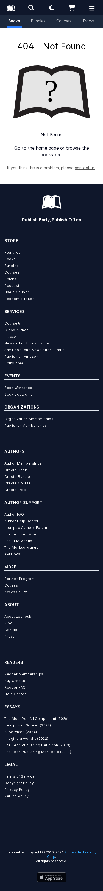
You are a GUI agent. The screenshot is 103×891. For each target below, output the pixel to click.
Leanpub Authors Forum (25, 528)
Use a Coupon (17, 292)
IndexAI (10, 337)
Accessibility (15, 592)
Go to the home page (36, 148)
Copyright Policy (19, 783)
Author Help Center (21, 521)
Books (14, 20)
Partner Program (19, 579)
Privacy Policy (17, 789)
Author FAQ (14, 514)
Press (9, 636)
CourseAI (12, 323)
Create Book (15, 470)
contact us (85, 167)
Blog (8, 623)
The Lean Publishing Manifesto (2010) (37, 752)
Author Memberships (23, 463)
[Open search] (31, 7)
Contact (11, 630)
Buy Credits (14, 681)
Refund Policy (16, 796)
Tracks (88, 20)
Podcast (11, 285)
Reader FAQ (15, 687)
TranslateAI (14, 363)
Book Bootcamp (18, 394)
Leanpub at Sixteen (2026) (27, 725)
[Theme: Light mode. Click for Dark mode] (51, 7)
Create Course (17, 483)
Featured (12, 252)
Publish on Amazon (21, 356)
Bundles (38, 20)
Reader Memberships (23, 674)
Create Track (16, 490)
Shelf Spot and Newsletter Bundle (34, 350)
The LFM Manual (18, 541)
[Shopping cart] (71, 7)
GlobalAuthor (16, 330)
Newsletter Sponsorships (27, 343)
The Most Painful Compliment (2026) (36, 719)
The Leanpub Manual (23, 534)
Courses (63, 20)
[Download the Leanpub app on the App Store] (51, 877)
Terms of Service (19, 776)
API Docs (12, 554)
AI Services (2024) (20, 732)
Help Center (15, 694)
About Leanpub (18, 616)
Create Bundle (17, 476)
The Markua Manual (22, 547)
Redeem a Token (19, 299)
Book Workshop (18, 388)
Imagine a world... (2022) (26, 738)
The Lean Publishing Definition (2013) (37, 745)
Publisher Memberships (25, 425)
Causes (11, 585)
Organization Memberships (28, 419)
